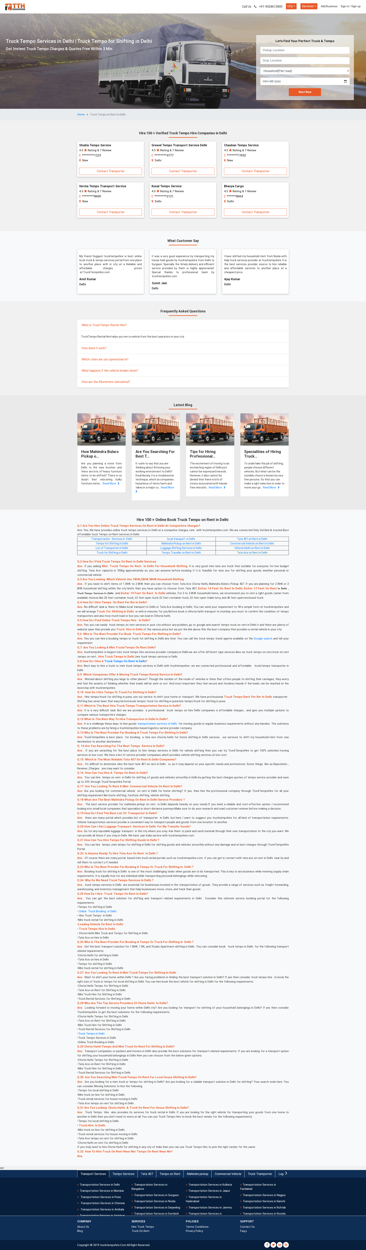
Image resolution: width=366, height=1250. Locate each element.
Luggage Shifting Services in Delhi (181, 548)
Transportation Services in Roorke (264, 1213)
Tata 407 (147, 1174)
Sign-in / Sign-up (351, 6)
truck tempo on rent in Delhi (125, 661)
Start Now (305, 92)
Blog (80, 1231)
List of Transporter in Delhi (112, 548)
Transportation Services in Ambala (102, 1209)
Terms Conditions (197, 1226)
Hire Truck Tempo (143, 1226)
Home (81, 114)
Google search (263, 638)
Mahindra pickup (197, 1174)
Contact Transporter (110, 171)
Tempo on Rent (170, 1174)
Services (308, 6)
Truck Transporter (260, 1174)
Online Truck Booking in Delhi (97, 911)
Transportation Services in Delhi (112, 538)
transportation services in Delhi (157, 723)
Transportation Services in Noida (154, 1201)
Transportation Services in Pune (100, 1197)
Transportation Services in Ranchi (264, 1201)
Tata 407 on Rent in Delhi (252, 538)
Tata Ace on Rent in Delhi (252, 552)
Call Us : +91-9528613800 (262, 6)
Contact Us (247, 1226)
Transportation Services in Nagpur (264, 1195)
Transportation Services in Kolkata (210, 1184)
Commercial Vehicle (228, 1174)
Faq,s (243, 1231)
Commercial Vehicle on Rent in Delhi (252, 543)
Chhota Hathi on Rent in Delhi (252, 548)
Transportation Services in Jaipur (209, 1190)
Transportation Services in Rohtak (264, 1207)
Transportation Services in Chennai (102, 1203)
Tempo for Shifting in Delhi (112, 543)
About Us (83, 1226)
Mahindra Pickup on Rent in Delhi (181, 543)
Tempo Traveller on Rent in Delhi (181, 552)
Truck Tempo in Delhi (91, 1033)
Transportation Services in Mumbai (102, 1190)
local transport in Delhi (181, 538)
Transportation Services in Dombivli (156, 1213)
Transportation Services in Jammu (210, 1207)
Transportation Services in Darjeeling (157, 1207)
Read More (110, 483)
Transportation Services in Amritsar (102, 1215)
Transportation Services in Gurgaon (156, 1195)
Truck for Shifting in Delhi (112, 552)
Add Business (329, 6)
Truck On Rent (140, 1231)
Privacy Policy (194, 1231)
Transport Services (93, 1174)
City (290, 6)
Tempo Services (123, 1174)
